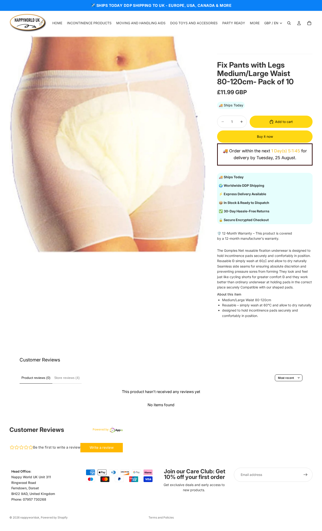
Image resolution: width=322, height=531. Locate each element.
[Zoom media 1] (107, 144)
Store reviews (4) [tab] (67, 378)
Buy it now (265, 136)
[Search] (289, 23)
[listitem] (255, 23)
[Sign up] (305, 475)
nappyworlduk (29, 517)
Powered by (101, 429)
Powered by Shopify (54, 517)
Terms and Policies (161, 517)
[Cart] (309, 23)
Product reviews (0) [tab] (35, 378)
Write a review (102, 447)
